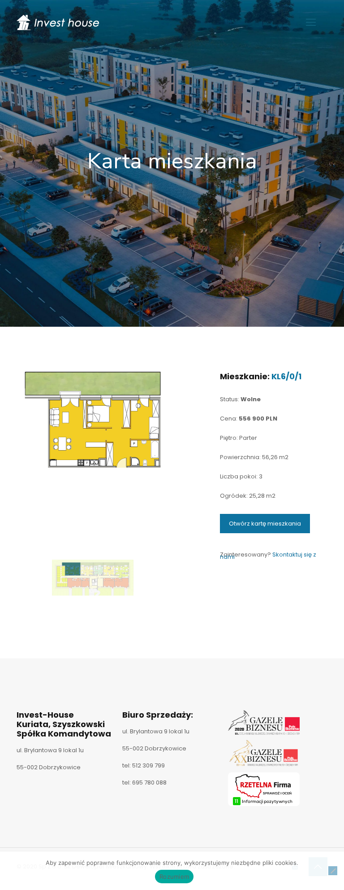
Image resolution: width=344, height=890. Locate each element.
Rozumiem (174, 876)
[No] (332, 870)
